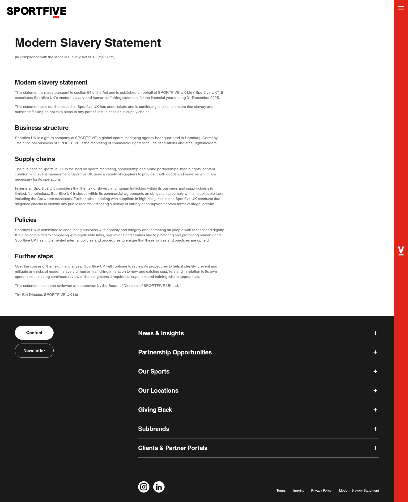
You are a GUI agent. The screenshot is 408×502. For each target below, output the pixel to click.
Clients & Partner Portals (173, 447)
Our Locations (158, 390)
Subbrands (153, 428)
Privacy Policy (321, 490)
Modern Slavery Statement (359, 490)
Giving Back (155, 409)
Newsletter (34, 350)
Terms (281, 490)
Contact (34, 332)
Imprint (298, 490)
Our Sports (153, 371)
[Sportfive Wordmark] (36, 21)
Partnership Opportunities (175, 352)
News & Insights (161, 333)
